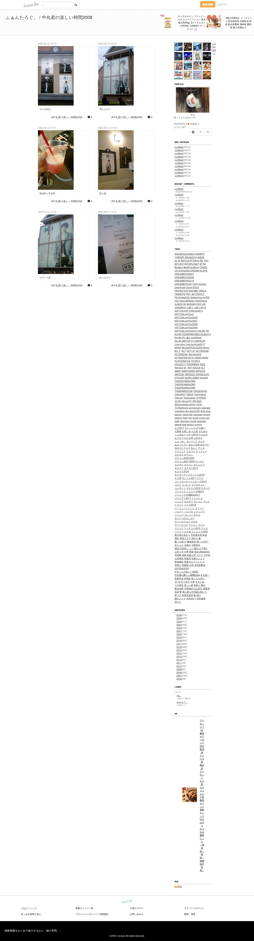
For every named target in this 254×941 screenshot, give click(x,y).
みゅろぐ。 (182, 701)
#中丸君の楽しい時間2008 (66, 117)
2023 (179, 624)
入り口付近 (45, 109)
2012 (179, 659)
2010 (179, 666)
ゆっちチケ (105, 277)
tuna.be (127, 901)
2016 (179, 646)
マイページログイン (194, 908)
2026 (179, 614)
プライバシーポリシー (86, 914)
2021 (179, 630)
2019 (179, 637)
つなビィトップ (29, 908)
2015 (179, 650)
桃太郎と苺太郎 (47, 193)
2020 (179, 634)
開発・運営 (189, 914)
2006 (179, 678)
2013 (179, 656)
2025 (179, 618)
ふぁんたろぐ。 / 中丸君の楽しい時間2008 (49, 17)
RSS (179, 886)
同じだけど (105, 109)
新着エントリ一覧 (84, 908)
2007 (179, 675)
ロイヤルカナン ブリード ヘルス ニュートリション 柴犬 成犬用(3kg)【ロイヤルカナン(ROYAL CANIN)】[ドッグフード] (192, 22)
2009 (179, 669)
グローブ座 (45, 277)
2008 (179, 672)
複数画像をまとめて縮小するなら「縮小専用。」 (33, 930)
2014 (179, 653)
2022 (179, 627)
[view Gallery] (193, 131)
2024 (179, 621)
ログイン (223, 4)
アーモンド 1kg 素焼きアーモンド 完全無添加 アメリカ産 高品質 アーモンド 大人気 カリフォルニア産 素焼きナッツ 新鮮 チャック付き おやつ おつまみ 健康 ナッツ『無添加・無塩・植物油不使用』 (202, 795)
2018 (179, 640)
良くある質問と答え (31, 914)
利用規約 (103, 914)
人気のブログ (136, 908)
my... (179, 695)
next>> (214, 51)
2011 (179, 662)
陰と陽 (102, 193)
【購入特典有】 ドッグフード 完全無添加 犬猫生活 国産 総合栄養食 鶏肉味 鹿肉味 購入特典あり (238, 22)
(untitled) (179, 147)
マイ (192, 114)
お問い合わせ (136, 914)
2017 (179, 643)
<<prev (214, 45)
